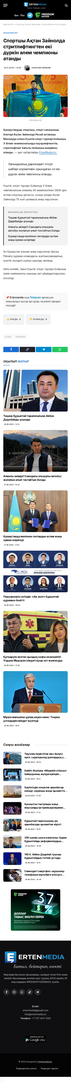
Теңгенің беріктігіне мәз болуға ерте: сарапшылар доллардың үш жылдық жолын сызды (45, 757)
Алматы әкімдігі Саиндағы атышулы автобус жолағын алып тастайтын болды (34, 228)
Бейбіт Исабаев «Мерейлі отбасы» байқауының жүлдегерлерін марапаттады (45, 774)
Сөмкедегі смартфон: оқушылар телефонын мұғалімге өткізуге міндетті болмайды (44, 875)
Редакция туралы (49, 1068)
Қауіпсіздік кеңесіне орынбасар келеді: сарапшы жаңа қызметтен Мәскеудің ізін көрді (45, 791)
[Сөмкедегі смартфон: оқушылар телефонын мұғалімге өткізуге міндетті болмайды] (12, 875)
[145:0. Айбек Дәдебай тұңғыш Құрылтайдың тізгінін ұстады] (12, 858)
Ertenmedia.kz (45, 1061)
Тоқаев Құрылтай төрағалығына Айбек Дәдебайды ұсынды (32, 219)
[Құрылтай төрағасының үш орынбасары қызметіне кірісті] (12, 825)
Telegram (35, 297)
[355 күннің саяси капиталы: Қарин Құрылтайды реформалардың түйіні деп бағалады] (12, 842)
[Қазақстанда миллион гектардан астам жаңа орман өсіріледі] (35, 511)
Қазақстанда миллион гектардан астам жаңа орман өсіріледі (33, 237)
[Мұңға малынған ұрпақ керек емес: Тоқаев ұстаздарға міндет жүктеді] (35, 692)
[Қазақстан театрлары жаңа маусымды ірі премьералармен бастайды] (12, 808)
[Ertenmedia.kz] (35, 5)
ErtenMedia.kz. (48, 152)
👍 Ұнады (14, 319)
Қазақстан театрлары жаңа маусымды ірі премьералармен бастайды (43, 808)
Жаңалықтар (10, 33)
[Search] (66, 5)
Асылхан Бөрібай (41, 68)
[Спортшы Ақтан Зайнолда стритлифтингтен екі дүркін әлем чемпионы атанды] (35, 96)
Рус (22, 15)
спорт (8, 336)
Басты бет (8, 24)
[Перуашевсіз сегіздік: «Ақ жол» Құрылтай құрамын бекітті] (35, 571)
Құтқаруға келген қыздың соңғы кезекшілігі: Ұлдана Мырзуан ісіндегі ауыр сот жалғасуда (32, 658)
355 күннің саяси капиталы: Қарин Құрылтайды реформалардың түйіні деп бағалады (45, 841)
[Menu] (5, 5)
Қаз (16, 15)
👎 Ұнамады (38, 319)
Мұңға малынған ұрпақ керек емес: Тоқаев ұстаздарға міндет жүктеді (31, 718)
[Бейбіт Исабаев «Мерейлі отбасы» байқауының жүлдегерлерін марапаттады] (12, 775)
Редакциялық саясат (26, 1068)
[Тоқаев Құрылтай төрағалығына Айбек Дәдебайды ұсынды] (35, 391)
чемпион (21, 336)
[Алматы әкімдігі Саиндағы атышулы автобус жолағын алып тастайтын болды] (35, 451)
